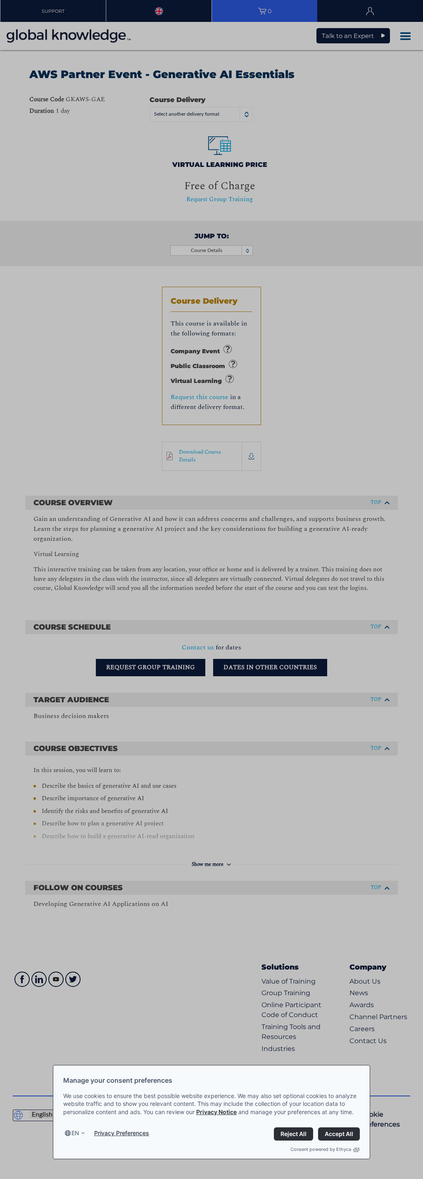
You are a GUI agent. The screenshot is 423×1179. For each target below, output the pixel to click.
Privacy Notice (216, 1111)
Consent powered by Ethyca (320, 1149)
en (75, 1132)
